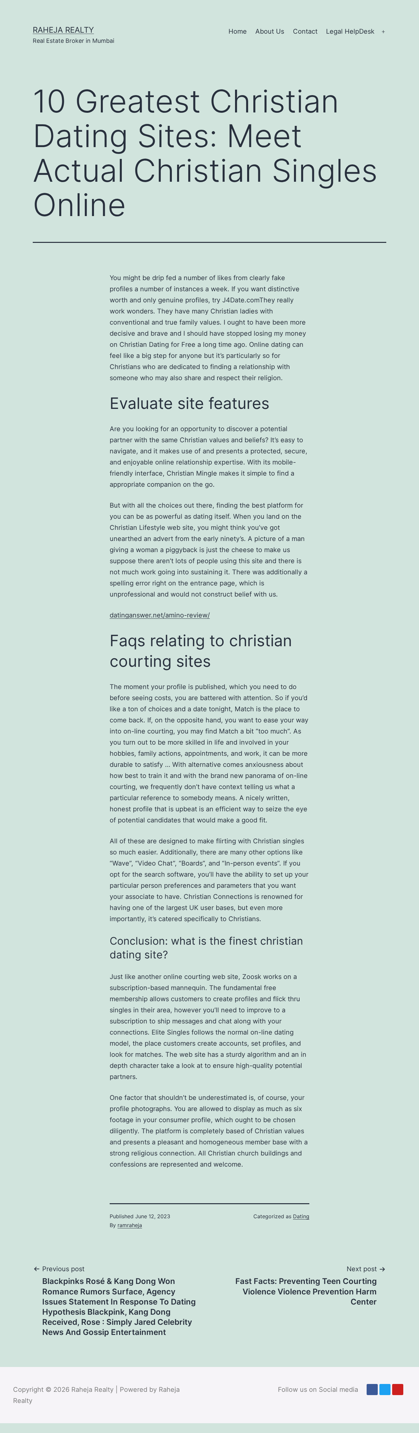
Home (237, 31)
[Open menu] (383, 32)
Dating (301, 1216)
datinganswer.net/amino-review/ (160, 615)
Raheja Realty (63, 30)
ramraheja (130, 1225)
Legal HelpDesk (350, 31)
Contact (305, 31)
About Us (269, 31)
